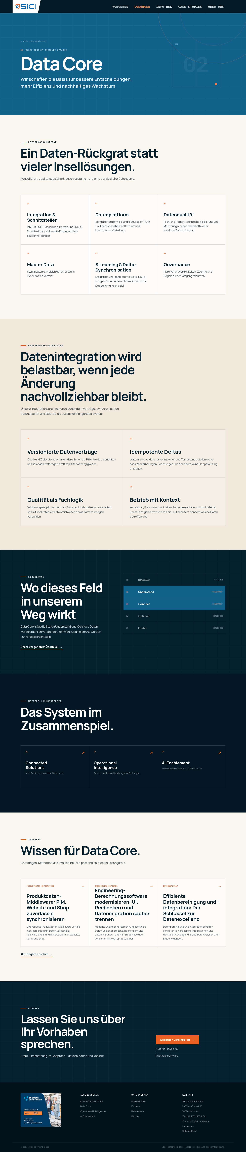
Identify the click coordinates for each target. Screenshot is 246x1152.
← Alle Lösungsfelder (34, 41)
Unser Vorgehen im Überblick (42, 647)
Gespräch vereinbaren (177, 1040)
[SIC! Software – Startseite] (27, 6)
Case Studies (190, 7)
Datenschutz (189, 1131)
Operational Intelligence (93, 1111)
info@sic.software (167, 1055)
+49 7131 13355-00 (167, 1049)
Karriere (135, 1106)
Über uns (216, 7)
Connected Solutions (91, 1101)
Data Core (85, 1106)
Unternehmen (138, 1101)
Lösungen (142, 7)
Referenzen (137, 1111)
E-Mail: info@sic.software (195, 1121)
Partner (135, 1116)
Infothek (164, 7)
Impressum (188, 1126)
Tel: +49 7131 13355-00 (194, 1116)
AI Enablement (87, 1116)
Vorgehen (120, 7)
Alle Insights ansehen (37, 954)
